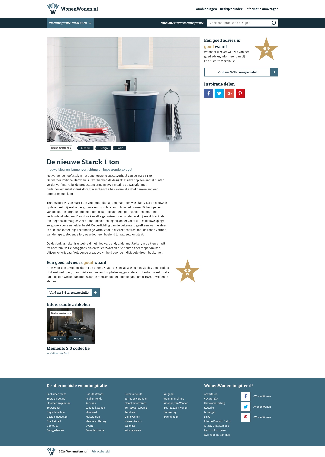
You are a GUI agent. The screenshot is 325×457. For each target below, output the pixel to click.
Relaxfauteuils (133, 394)
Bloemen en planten (59, 403)
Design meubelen (57, 416)
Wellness (130, 425)
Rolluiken (209, 407)
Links (207, 416)
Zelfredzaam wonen (176, 407)
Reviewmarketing (214, 403)
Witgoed (169, 394)
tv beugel (209, 412)
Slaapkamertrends (135, 403)
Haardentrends (94, 394)
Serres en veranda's (136, 398)
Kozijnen (91, 403)
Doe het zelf (54, 421)
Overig (89, 425)
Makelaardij (93, 416)
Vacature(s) (211, 398)
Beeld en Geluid (56, 398)
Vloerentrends (133, 421)
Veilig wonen (132, 416)
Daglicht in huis (56, 412)
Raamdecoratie (95, 430)
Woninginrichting (174, 398)
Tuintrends (131, 412)
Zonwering (170, 412)
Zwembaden (171, 416)
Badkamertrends (61, 147)
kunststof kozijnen (215, 430)
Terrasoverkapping (136, 407)
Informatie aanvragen (262, 9)
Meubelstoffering (96, 421)
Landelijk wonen (95, 407)
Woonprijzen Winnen (176, 403)
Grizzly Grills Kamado (216, 425)
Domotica (52, 425)
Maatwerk (91, 412)
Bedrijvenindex (231, 9)
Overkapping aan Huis (217, 434)
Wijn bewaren (133, 430)
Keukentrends (94, 398)
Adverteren (210, 394)
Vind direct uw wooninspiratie (182, 23)
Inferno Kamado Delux (217, 421)
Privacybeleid (100, 451)
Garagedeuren (55, 430)
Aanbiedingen (206, 9)
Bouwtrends (54, 407)
